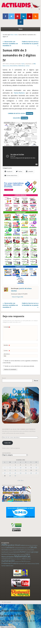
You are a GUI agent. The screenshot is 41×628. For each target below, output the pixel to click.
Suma (15, 34)
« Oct (18, 480)
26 (31, 473)
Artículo (3, 547)
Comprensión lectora (20, 547)
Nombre (7, 345)
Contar (27, 547)
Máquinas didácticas (16, 559)
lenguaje (22, 554)
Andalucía (22, 545)
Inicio (11, 34)
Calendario (9, 547)
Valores (8, 565)
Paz (22, 561)
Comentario (7, 327)
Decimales (4, 550)
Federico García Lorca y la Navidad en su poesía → (30, 43)
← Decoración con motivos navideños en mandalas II (10, 43)
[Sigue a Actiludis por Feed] (35, 16)
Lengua (18, 554)
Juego (36, 552)
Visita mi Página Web (17, 297)
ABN (34, 63)
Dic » (22, 480)
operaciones (18, 561)
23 (15, 473)
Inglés (32, 552)
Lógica (27, 554)
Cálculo (33, 547)
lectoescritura (6, 554)
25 (25, 473)
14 (4, 470)
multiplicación (6, 559)
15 (10, 470)
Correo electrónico (7, 352)
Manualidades (7, 557)
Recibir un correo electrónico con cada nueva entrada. (19, 366)
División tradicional (18, 549)
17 (20, 470)
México (24, 559)
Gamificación (5, 552)
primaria (28, 561)
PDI (25, 561)
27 (36, 473)
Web (5, 356)
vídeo (11, 565)
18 (25, 470)
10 (20, 467)
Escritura (25, 549)
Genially (11, 552)
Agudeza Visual (13, 545)
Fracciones (31, 549)
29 (10, 475)
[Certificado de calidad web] (16, 527)
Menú (20, 29)
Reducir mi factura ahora (7, 627)
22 (10, 473)
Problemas (6, 563)
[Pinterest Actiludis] (20, 592)
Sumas (27, 65)
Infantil (28, 552)
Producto (14, 563)
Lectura (14, 554)
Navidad (28, 559)
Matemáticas (21, 65)
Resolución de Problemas (25, 563)
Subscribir (7, 443)
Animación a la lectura (31, 545)
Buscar (4, 378)
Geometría (16, 552)
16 (15, 470)
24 (20, 473)
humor (23, 552)
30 (15, 475)
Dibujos (10, 549)
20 (36, 470)
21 (4, 473)
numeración (8, 560)
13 (36, 467)
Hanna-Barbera (14, 65)
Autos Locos (6, 65)
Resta (33, 563)
